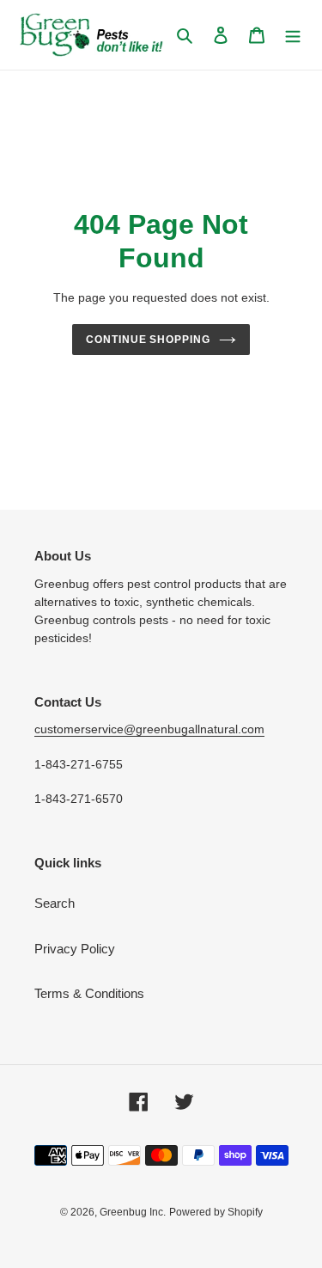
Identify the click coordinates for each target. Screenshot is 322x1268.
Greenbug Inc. (133, 1212)
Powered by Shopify (216, 1212)
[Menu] (293, 34)
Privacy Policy (74, 948)
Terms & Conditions (89, 993)
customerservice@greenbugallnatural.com (149, 729)
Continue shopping (148, 340)
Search (54, 903)
